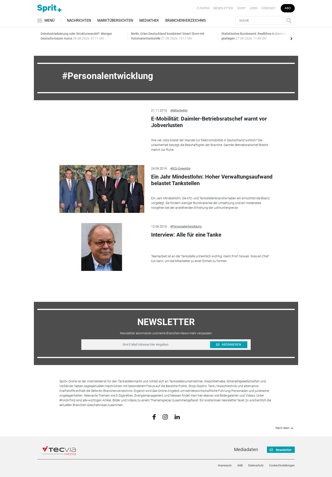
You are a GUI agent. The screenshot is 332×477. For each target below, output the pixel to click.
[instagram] (165, 416)
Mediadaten (246, 449)
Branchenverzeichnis (185, 20)
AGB (240, 465)
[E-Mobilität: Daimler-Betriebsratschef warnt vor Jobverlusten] (101, 131)
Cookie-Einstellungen (282, 465)
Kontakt (269, 8)
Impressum (225, 465)
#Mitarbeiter (179, 110)
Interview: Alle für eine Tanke (186, 235)
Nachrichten (79, 20)
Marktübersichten (115, 20)
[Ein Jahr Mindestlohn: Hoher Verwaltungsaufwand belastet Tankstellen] (101, 189)
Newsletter (223, 8)
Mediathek (149, 20)
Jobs (253, 8)
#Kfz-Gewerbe (180, 168)
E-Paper (203, 8)
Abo (288, 8)
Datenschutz (256, 465)
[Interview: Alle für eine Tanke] (101, 247)
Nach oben (282, 428)
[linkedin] (177, 416)
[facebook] (154, 417)
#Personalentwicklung (186, 226)
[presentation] (291, 38)
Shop (241, 8)
